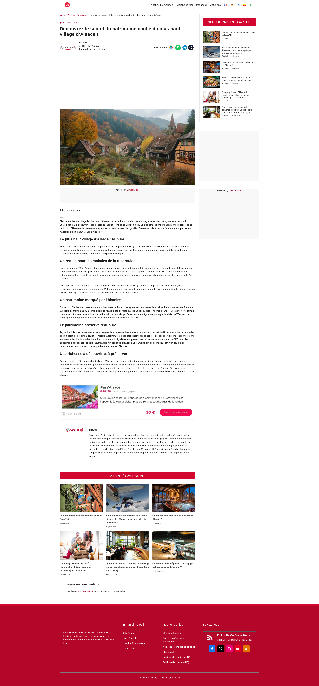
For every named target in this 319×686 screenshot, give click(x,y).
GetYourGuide (133, 190)
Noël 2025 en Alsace (162, 4)
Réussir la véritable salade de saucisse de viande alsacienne (237, 78)
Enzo (85, 42)
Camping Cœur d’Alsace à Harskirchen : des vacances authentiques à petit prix (75, 567)
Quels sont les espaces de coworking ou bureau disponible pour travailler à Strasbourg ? (127, 567)
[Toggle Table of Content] (62, 217)
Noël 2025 (128, 648)
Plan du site (169, 652)
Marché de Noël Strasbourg (192, 4)
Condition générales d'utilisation (173, 640)
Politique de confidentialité (176, 657)
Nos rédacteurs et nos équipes (179, 646)
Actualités (215, 4)
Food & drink (129, 638)
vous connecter (86, 591)
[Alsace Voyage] (67, 5)
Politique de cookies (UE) (176, 662)
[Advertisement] (127, 82)
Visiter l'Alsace (67, 15)
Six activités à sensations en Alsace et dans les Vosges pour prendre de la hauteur (126, 519)
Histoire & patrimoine (134, 643)
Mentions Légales (172, 633)
